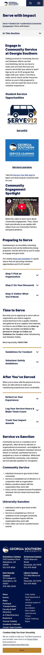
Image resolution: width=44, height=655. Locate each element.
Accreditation (30, 608)
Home (5, 23)
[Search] (30, 3)
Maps (5, 600)
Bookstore (7, 618)
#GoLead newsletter (21, 259)
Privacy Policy (32, 639)
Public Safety (30, 594)
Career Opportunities (12, 627)
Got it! (22, 650)
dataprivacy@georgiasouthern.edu (16, 645)
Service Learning (22, 167)
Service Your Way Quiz (23, 175)
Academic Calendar (11, 624)
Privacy (28, 616)
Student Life (14, 23)
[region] (22, 642)
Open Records (30, 613)
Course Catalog (10, 621)
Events (6, 597)
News (5, 594)
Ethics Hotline (30, 611)
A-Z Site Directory (11, 615)
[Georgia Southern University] (11, 4)
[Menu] (39, 3)
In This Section (11, 33)
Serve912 (22, 130)
